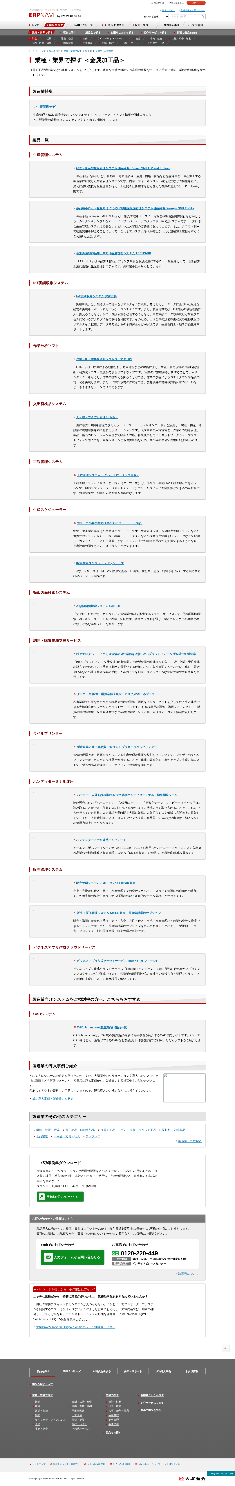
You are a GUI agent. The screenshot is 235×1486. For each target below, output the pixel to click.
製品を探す (43, 1371)
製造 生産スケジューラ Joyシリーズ (100, 563)
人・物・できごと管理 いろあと (97, 417)
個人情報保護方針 (96, 1464)
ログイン (196, 2)
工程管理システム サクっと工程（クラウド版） (108, 475)
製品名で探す (113, 1432)
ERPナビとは (168, 10)
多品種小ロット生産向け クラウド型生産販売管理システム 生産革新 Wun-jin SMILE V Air (135, 208)
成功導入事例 (163, 1371)
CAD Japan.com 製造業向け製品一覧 (102, 1027)
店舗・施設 (78, 1419)
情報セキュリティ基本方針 (66, 1464)
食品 (37, 1424)
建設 (37, 1406)
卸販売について (188, 1273)
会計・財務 (115, 1401)
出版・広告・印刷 (82, 1401)
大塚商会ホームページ (149, 1464)
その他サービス (81, 1428)
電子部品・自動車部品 (80, 1129)
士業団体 (77, 1415)
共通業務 (114, 1424)
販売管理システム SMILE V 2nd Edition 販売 (105, 883)
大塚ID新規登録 (176, 3)
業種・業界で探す (42, 1395)
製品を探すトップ (42, 1384)
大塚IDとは (159, 3)
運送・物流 (41, 1410)
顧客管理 (114, 1419)
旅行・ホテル (79, 1424)
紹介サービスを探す (152, 1402)
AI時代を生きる (102, 1371)
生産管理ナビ (46, 107)
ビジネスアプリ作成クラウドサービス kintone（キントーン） (118, 960)
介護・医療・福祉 (82, 1406)
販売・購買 (115, 1406)
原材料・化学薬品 (173, 1129)
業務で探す (112, 1395)
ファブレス (93, 1136)
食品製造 (42, 1136)
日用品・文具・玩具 (67, 1136)
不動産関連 (78, 1410)
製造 (37, 1401)
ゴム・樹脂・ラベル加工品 (138, 1129)
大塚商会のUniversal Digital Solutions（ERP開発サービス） (75, 1327)
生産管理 (114, 1415)
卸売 (37, 1415)
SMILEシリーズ (71, 1371)
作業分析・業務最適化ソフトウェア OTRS (104, 359)
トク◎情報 (191, 1371)
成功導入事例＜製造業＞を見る (52, 1098)
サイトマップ (39, 1464)
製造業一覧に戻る (190, 1141)
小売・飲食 (41, 1428)
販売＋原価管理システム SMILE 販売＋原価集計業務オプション (119, 912)
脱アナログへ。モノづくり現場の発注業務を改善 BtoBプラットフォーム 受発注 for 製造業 (136, 654)
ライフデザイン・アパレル (50, 1419)
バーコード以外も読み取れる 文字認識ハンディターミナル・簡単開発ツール (127, 794)
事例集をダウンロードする (62, 1196)
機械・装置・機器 (48, 1129)
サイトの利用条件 (121, 1464)
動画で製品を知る (151, 1410)
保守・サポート (133, 1371)
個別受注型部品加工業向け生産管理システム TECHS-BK (113, 253)
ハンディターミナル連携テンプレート (101, 840)
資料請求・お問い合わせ (192, 10)
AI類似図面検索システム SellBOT (98, 606)
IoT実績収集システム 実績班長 (96, 296)
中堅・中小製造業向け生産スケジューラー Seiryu (109, 523)
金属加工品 (107, 1129)
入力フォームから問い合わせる (77, 1257)
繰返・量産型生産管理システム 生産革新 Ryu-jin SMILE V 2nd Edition (123, 168)
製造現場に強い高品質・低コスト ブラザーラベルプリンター (117, 747)
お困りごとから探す (152, 1395)
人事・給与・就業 (119, 1410)
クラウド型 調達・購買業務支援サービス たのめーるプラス (116, 694)
